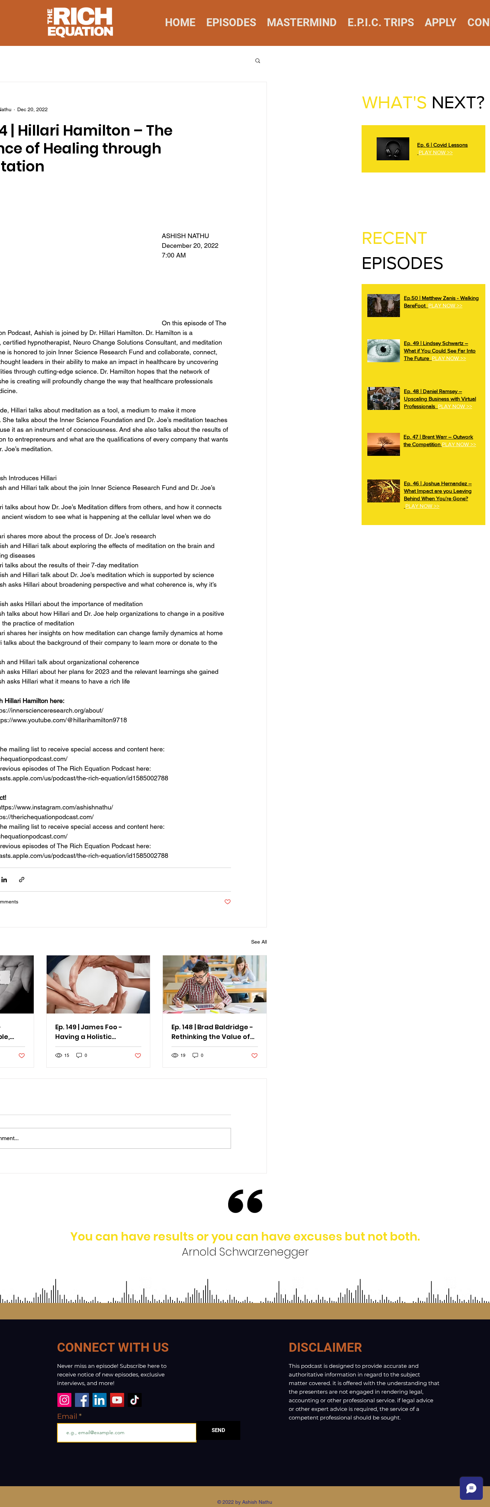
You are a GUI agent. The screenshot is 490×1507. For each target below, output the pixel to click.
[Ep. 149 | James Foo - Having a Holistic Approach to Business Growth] (98, 984)
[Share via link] (21, 879)
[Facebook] (82, 1400)
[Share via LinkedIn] (4, 879)
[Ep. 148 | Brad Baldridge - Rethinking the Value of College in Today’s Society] (215, 984)
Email (68, 1416)
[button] (257, 60)
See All (259, 942)
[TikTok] (135, 1400)
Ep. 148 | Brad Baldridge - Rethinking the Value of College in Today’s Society (212, 1031)
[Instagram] (64, 1400)
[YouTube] (117, 1400)
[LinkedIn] (100, 1400)
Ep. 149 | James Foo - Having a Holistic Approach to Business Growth (91, 1031)
